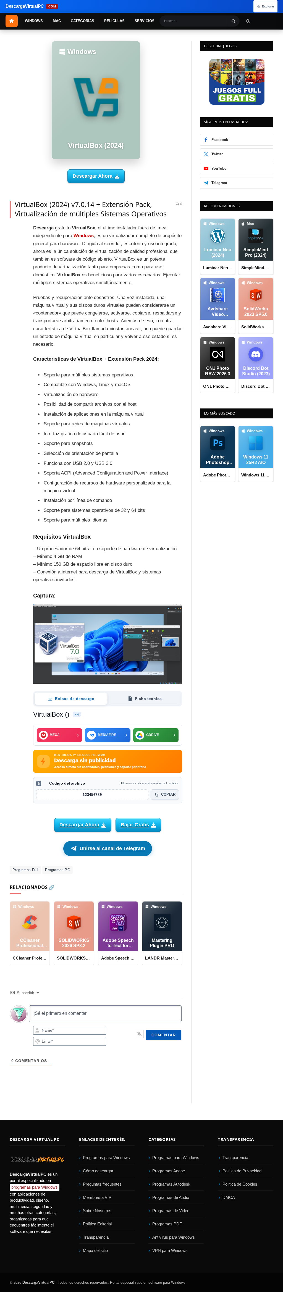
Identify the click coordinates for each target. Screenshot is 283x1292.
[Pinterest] (15, 255)
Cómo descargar (98, 1171)
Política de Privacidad (241, 1171)
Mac (57, 21)
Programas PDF (167, 1224)
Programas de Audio (170, 1197)
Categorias (82, 21)
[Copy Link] (15, 330)
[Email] (15, 268)
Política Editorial (97, 1224)
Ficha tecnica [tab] (148, 698)
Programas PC (57, 870)
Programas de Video (170, 1211)
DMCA (228, 1197)
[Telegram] (15, 280)
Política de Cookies (239, 1184)
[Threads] (15, 318)
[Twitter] (15, 243)
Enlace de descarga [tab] (74, 698)
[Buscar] (233, 21)
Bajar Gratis (135, 824)
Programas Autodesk (171, 1184)
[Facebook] (15, 231)
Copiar (168, 794)
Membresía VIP (97, 1197)
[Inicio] (12, 21)
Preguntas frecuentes (102, 1184)
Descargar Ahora (92, 176)
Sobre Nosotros (97, 1211)
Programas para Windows (106, 1157)
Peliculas (114, 21)
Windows (34, 21)
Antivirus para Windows (173, 1237)
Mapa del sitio (95, 1250)
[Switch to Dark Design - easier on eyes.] (248, 21)
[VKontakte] (15, 305)
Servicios (144, 21)
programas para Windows (34, 1187)
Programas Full (25, 870)
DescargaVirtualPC (38, 1282)
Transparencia (96, 1237)
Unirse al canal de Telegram (112, 848)
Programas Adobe (168, 1171)
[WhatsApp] (15, 293)
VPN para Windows (170, 1250)
